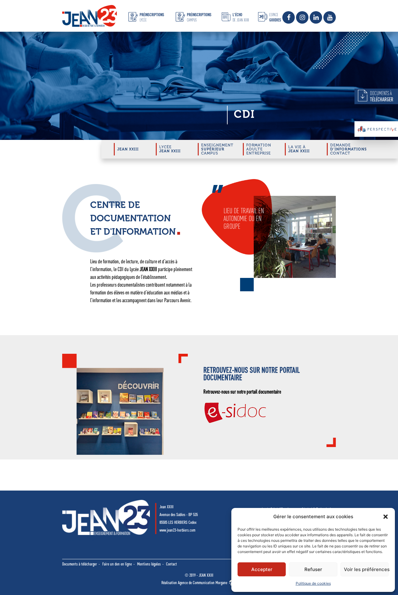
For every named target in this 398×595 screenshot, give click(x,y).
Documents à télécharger (79, 563)
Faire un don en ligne (117, 563)
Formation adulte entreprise (258, 149)
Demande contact (348, 149)
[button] (385, 517)
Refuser (313, 569)
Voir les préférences (366, 569)
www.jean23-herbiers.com (177, 530)
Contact (171, 563)
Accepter (261, 569)
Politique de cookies (313, 583)
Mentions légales (149, 563)
